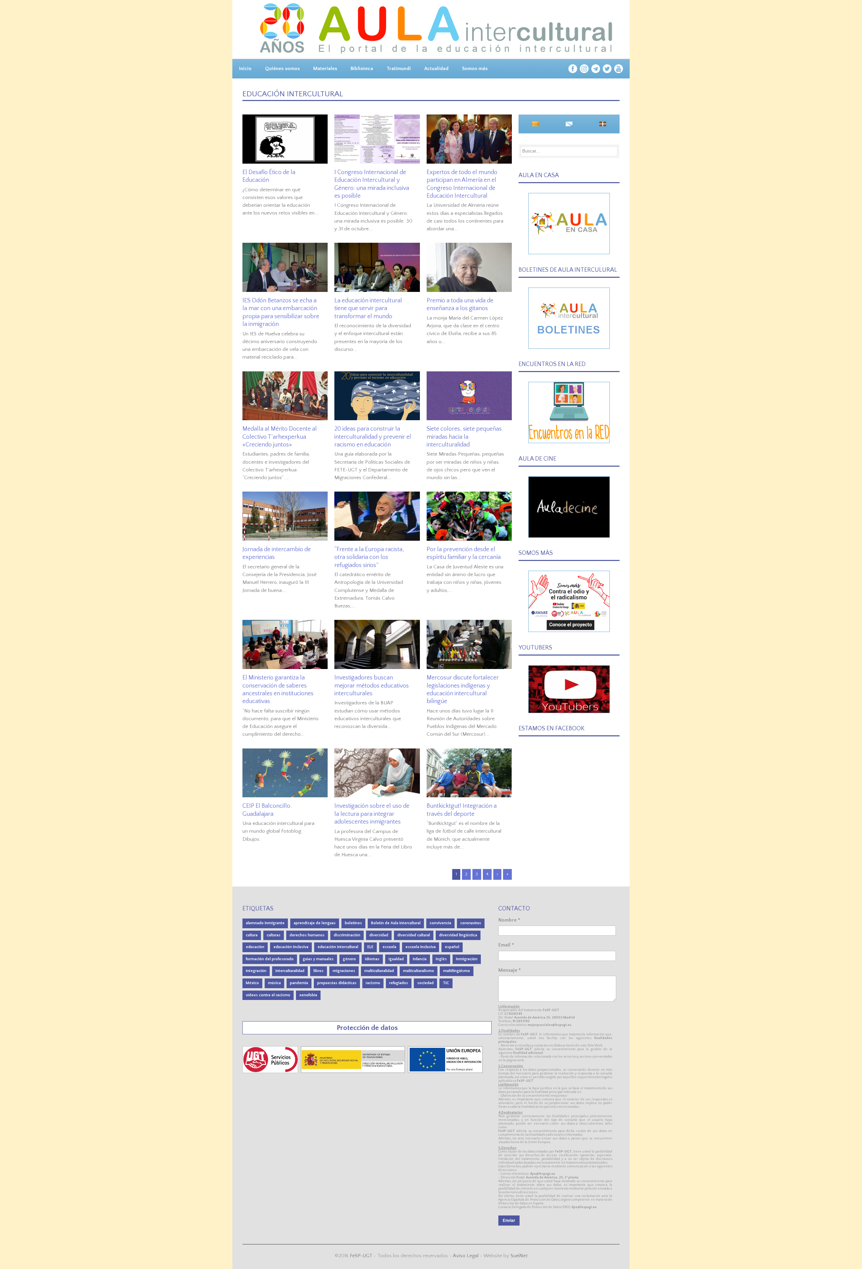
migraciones (344, 971)
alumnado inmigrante (265, 923)
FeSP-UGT (361, 1256)
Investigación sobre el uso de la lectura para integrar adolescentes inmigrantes (371, 814)
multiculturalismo (418, 971)
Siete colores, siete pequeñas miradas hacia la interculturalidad (464, 437)
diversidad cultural (413, 935)
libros (318, 971)
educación (255, 947)
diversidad (378, 935)
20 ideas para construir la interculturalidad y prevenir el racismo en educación (372, 437)
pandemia (299, 983)
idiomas (372, 959)
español (452, 947)
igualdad (396, 959)
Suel (519, 1256)
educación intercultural (338, 947)
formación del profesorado (270, 959)
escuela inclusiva (420, 947)
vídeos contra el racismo (268, 995)
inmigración (466, 959)
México (252, 983)
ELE (370, 947)
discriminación (347, 935)
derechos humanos (307, 935)
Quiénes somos (282, 68)
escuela (389, 947)
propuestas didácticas (337, 983)
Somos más (475, 68)
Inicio (245, 68)
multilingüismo (456, 971)
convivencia (440, 923)
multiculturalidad (379, 971)
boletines (353, 923)
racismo (373, 983)
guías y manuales (318, 959)
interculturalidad (289, 971)
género (349, 959)
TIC (446, 983)
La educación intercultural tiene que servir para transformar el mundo (368, 308)
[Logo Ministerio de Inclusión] (353, 1071)
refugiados (398, 983)
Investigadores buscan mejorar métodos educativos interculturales (371, 685)
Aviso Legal (465, 1256)
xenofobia (308, 995)
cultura (252, 935)
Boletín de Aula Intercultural (396, 923)
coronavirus (470, 923)
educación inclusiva (290, 947)
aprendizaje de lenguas (315, 923)
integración (256, 971)
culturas (273, 935)
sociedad (425, 983)
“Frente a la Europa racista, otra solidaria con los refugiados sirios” (369, 557)
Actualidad (436, 68)
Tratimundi (399, 68)
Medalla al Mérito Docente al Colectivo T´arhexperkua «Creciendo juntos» (279, 437)
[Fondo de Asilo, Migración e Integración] (445, 1071)
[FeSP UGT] (270, 1071)
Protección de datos (367, 1028)
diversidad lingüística (458, 935)
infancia (420, 959)
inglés (441, 959)
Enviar (509, 1220)
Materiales (325, 68)
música (274, 983)
